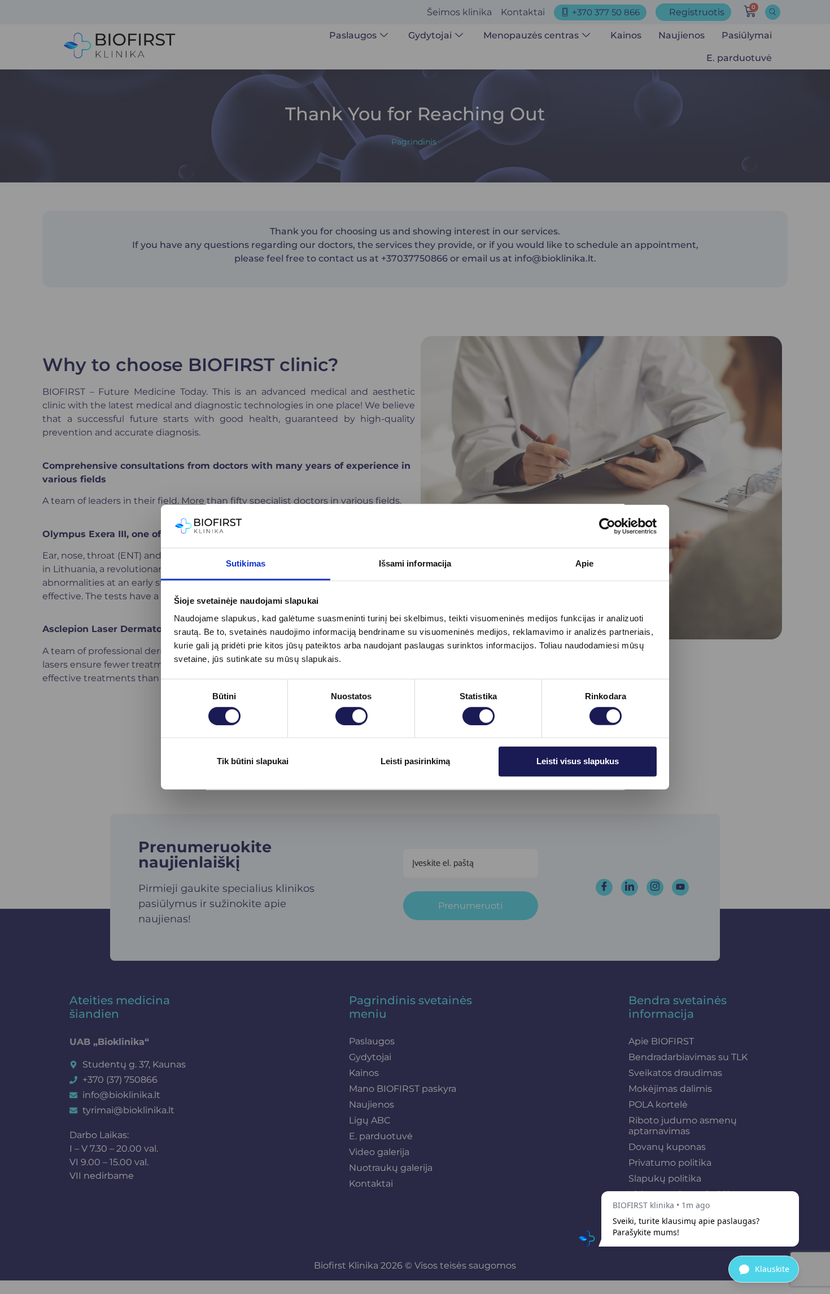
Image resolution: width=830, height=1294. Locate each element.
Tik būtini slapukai (253, 761)
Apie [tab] (584, 563)
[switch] (351, 716)
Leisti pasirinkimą (415, 761)
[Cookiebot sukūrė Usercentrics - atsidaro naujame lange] (607, 526)
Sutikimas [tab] (245, 563)
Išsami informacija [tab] (415, 563)
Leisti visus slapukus (577, 761)
